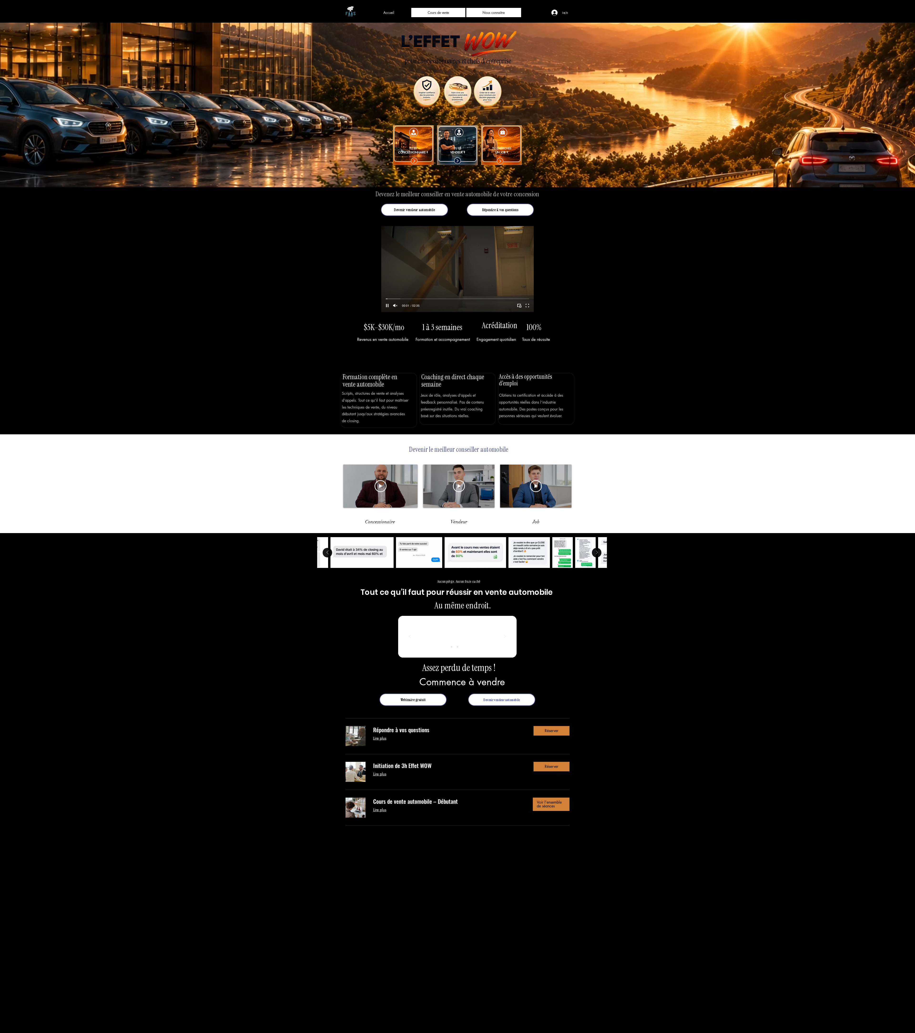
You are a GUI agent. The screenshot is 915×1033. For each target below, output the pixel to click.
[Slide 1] (451, 647)
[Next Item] (596, 552)
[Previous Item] (327, 552)
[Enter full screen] (527, 305)
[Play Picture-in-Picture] (519, 305)
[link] (449, 730)
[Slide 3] (463, 647)
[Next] (505, 637)
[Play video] (380, 486)
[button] (500, 210)
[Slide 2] (457, 647)
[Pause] (387, 305)
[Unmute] (395, 305)
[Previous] (410, 637)
